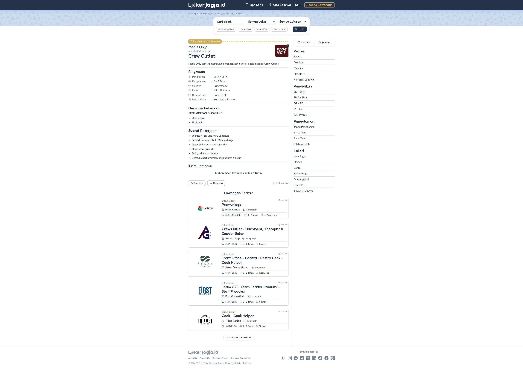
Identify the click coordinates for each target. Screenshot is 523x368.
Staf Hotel (299, 74)
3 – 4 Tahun (262, 29)
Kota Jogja (299, 156)
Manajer (298, 68)
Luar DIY (299, 185)
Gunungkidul (301, 179)
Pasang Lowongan (319, 5)
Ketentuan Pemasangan (240, 358)
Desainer (299, 62)
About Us (192, 358)
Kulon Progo (301, 173)
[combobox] (261, 21)
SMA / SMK (300, 97)
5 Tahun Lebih (279, 29)
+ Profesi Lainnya (304, 79)
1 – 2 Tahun (245, 29)
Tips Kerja (255, 5)
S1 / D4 (298, 109)
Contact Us (205, 358)
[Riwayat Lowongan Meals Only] (281, 56)
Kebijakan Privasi (220, 358)
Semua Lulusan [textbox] (290, 21)
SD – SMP (299, 92)
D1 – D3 (298, 103)
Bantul (297, 168)
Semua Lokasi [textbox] (257, 21)
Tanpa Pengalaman (226, 29)
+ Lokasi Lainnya (303, 191)
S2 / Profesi (300, 115)
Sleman (298, 162)
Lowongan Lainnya (237, 337)
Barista (298, 56)
